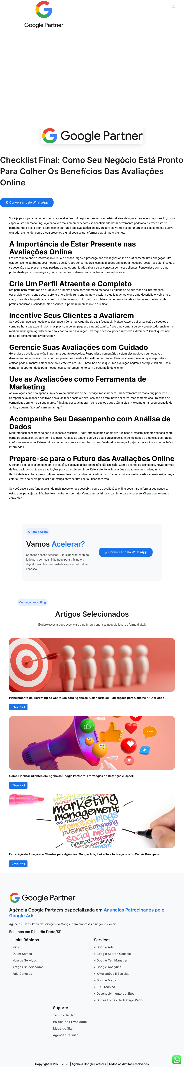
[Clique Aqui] (18, 707)
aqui (154, 493)
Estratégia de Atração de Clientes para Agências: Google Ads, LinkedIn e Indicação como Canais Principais (84, 854)
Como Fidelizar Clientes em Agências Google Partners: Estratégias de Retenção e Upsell (71, 776)
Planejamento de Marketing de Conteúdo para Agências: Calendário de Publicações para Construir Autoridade (86, 698)
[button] (174, 7)
